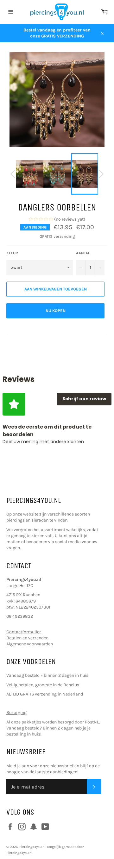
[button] (57, 220)
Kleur (12, 253)
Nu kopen (56, 310)
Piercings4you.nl (32, 847)
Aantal (83, 253)
